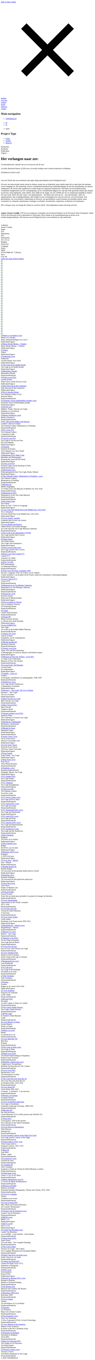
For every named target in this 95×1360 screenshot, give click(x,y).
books (3, 105)
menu (8, 129)
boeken (3, 98)
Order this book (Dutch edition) (12, 259)
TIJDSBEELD (11, 119)
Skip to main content (8, 2)
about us (4, 107)
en (6, 123)
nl (6, 125)
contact (3, 102)
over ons (4, 100)
